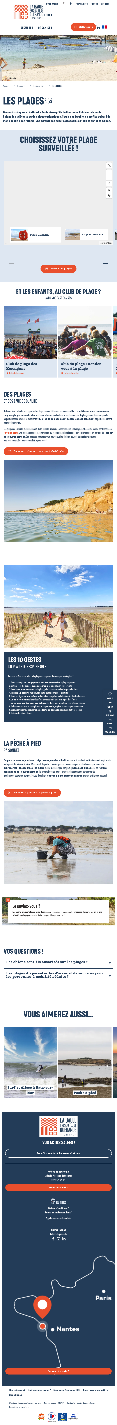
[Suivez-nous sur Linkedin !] (64, 1238)
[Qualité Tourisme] (52, 1416)
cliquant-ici (66, 1218)
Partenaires (82, 3)
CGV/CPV (61, 1403)
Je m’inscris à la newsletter (58, 1153)
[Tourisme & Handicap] (62, 1416)
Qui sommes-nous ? (39, 1390)
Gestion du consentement (86, 1403)
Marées (110, 707)
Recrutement (17, 1390)
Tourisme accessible (95, 1390)
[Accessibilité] (71, 4)
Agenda (110, 724)
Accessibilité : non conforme (19, 1407)
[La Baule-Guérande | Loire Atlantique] (28, 12)
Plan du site (71, 1403)
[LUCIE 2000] (42, 1416)
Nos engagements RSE (66, 1390)
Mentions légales (50, 1403)
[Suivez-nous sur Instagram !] (58, 1238)
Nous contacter (58, 1187)
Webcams (110, 715)
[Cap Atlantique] (73, 1416)
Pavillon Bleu (11, 432)
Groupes (105, 3)
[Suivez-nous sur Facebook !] (53, 1238)
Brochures (110, 732)
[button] (105, 27)
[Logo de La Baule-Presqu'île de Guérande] (58, 1126)
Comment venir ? (58, 1371)
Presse (94, 3)
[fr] (105, 27)
